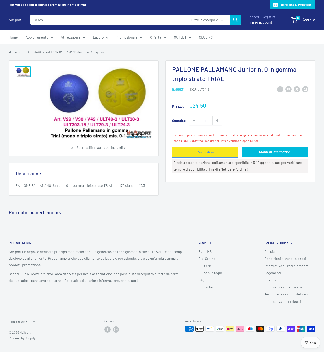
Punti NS (205, 251)
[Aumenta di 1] (217, 120)
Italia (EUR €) (19, 321)
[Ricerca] (235, 20)
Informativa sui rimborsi (282, 301)
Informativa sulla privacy (283, 287)
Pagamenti (272, 273)
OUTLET (180, 37)
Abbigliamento (37, 37)
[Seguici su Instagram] (116, 329)
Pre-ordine (205, 152)
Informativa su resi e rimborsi (286, 266)
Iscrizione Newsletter (295, 5)
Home (13, 37)
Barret (178, 89)
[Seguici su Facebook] (107, 329)
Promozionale (127, 37)
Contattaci (206, 287)
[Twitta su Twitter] (297, 89)
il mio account (261, 22)
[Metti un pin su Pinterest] (288, 89)
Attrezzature (70, 37)
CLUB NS (206, 37)
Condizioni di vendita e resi (285, 258)
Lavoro (98, 37)
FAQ (201, 280)
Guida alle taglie (210, 273)
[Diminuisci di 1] (194, 120)
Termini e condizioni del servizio (289, 294)
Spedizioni (272, 280)
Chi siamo (271, 251)
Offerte (155, 37)
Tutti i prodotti (31, 52)
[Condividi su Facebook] (280, 89)
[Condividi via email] (305, 89)
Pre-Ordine (206, 258)
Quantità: (179, 120)
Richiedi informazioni (275, 152)
